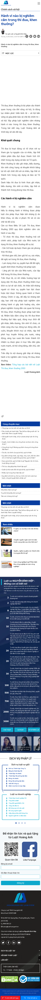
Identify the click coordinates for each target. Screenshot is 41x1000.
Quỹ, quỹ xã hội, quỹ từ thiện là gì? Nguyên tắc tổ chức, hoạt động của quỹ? (20, 462)
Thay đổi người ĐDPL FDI (16, 803)
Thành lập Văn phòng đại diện (18, 776)
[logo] (20, 900)
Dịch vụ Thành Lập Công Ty (17, 768)
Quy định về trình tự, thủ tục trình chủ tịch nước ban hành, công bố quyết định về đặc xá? (19, 477)
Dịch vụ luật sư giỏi (20, 764)
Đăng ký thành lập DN (15, 771)
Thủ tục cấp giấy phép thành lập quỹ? (14, 466)
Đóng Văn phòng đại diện (16, 781)
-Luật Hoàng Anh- (21, 991)
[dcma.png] (9, 979)
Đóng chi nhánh (13, 778)
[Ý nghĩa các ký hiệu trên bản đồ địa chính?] (6, 531)
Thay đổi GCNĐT (14, 800)
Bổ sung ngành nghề (15, 810)
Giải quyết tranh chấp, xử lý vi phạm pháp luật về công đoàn (20, 437)
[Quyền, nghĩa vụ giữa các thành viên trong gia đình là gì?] (6, 553)
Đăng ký (20, 883)
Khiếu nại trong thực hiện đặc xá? (13, 473)
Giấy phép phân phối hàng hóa (18, 813)
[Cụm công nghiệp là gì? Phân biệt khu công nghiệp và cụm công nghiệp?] (6, 564)
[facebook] (8, 943)
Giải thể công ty (14, 783)
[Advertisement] (20, 79)
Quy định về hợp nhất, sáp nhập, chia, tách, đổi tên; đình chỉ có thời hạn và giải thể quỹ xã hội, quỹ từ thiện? (20, 457)
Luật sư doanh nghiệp (20, 794)
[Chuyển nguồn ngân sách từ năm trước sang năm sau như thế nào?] (6, 542)
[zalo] (38, 36)
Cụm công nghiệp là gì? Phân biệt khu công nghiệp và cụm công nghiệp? (25, 564)
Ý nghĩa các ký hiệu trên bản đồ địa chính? (26, 530)
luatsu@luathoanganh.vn (11, 926)
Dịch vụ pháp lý (20, 758)
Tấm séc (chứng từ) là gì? (9, 496)
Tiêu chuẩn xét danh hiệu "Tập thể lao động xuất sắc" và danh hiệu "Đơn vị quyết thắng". (20, 432)
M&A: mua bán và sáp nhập (17, 786)
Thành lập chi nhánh (15, 773)
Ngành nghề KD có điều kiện (17, 815)
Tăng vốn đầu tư (14, 805)
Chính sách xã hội (10, 9)
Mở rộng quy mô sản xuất (16, 808)
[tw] (30, 36)
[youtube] (34, 36)
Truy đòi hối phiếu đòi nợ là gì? (11, 493)
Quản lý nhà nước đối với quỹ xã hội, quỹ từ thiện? (18, 469)
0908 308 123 (7, 924)
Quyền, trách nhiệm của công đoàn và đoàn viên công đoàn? (20, 443)
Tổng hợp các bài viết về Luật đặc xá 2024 (16, 428)
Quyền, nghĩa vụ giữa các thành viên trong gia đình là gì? (27, 552)
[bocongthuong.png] (29, 979)
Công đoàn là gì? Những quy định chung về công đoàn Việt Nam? (20, 448)
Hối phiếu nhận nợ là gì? (9, 490)
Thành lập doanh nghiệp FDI (17, 798)
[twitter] (3, 943)
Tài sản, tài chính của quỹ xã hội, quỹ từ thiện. (17, 452)
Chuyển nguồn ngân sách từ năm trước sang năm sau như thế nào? (26, 541)
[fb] (26, 36)
